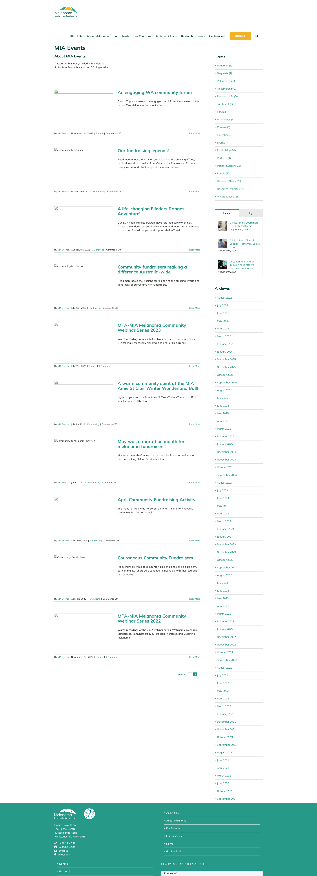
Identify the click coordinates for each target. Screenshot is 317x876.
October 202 (224, 791)
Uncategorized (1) (227, 196)
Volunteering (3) (226, 81)
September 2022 (227, 660)
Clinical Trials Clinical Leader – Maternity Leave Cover (245, 244)
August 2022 (224, 667)
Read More (194, 133)
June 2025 (223, 405)
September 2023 (227, 567)
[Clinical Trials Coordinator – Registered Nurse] (222, 222)
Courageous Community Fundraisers (155, 558)
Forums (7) (223, 111)
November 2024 (226, 459)
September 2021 (227, 744)
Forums (99, 133)
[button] (257, 36)
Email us (63, 850)
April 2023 (223, 606)
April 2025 (223, 421)
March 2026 (224, 336)
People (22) (223, 173)
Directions (64, 854)
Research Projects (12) (230, 189)
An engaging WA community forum (155, 92)
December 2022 (226, 637)
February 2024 (225, 529)
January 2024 (225, 536)
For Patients (173, 828)
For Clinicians (174, 836)
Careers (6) (223, 127)
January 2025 (225, 444)
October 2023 (225, 559)
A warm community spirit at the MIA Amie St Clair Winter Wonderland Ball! (158, 385)
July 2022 (222, 675)
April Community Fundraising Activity (156, 499)
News (169, 843)
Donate (63, 863)
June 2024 (223, 498)
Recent (227, 213)
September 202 (226, 798)
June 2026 (223, 313)
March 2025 (224, 428)
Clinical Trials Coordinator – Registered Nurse (244, 224)
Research (64, 871)
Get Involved (173, 851)
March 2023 (224, 613)
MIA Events (63, 133)
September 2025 (227, 382)
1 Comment (105, 366)
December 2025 (226, 359)
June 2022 (223, 683)
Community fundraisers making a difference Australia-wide (152, 269)
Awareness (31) (226, 119)
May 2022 (223, 690)
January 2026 (225, 351)
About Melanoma (176, 820)
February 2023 (225, 621)
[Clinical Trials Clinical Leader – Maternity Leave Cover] (222, 240)
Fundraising (99, 191)
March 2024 (224, 521)
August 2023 (224, 575)
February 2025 (225, 436)
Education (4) (224, 135)
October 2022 (225, 652)
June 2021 (223, 760)
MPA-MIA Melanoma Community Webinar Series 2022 (152, 618)
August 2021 (224, 752)
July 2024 (222, 490)
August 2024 (224, 482)
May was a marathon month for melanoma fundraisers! (151, 444)
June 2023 (223, 590)
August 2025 (224, 390)
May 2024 (223, 505)
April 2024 (223, 513)
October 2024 (225, 467)
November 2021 (226, 729)
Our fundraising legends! (143, 150)
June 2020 (223, 783)
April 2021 (223, 768)
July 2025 (222, 398)
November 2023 (226, 552)
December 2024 (226, 452)
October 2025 (225, 374)
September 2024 (227, 475)
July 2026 (222, 305)
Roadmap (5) (224, 65)
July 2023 (222, 583)
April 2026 (223, 328)
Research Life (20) (227, 96)
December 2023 (226, 544)
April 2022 (223, 698)
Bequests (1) (224, 73)
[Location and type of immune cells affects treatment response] (222, 261)
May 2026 (223, 320)
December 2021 (226, 721)
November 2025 (226, 367)
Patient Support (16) (229, 165)
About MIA (172, 813)
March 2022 (224, 706)
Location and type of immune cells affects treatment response (242, 265)
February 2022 (225, 714)
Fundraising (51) (226, 150)
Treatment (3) (225, 104)
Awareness (98, 249)
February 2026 (225, 344)
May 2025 (223, 413)
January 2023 (225, 629)
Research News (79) (229, 181)
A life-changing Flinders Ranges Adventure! (151, 211)
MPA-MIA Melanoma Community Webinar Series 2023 (152, 327)
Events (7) (223, 142)
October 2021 (225, 737)
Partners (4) (224, 158)
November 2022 (226, 644)
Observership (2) (226, 88)
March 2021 (224, 775)
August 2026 (224, 297)
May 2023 (223, 598)
